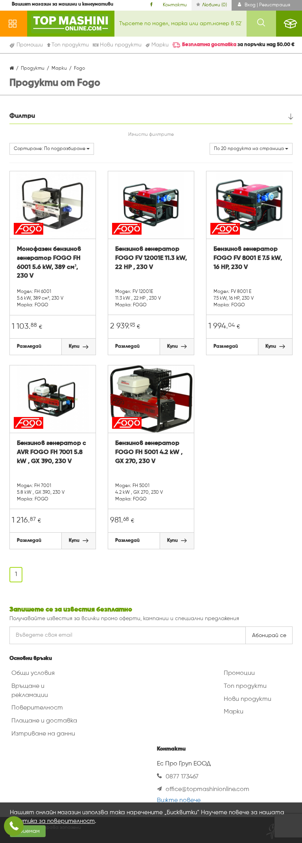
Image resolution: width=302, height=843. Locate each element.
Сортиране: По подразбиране (50, 148)
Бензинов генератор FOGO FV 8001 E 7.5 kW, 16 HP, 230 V (248, 258)
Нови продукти (247, 699)
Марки (233, 712)
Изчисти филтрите (151, 134)
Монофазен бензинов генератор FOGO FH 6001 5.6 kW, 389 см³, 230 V (49, 263)
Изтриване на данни (43, 734)
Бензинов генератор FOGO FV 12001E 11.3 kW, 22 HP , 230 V (151, 258)
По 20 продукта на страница (249, 148)
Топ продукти (245, 686)
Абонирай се (269, 635)
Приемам (28, 831)
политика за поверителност (52, 821)
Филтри (22, 116)
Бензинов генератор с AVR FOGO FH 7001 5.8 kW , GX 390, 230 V (51, 452)
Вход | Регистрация (266, 5)
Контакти (175, 5)
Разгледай (29, 346)
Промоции (239, 673)
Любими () (214, 5)
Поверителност (37, 708)
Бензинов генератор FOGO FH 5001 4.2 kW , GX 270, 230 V (148, 452)
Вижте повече (179, 800)
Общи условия (33, 673)
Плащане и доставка (44, 721)
